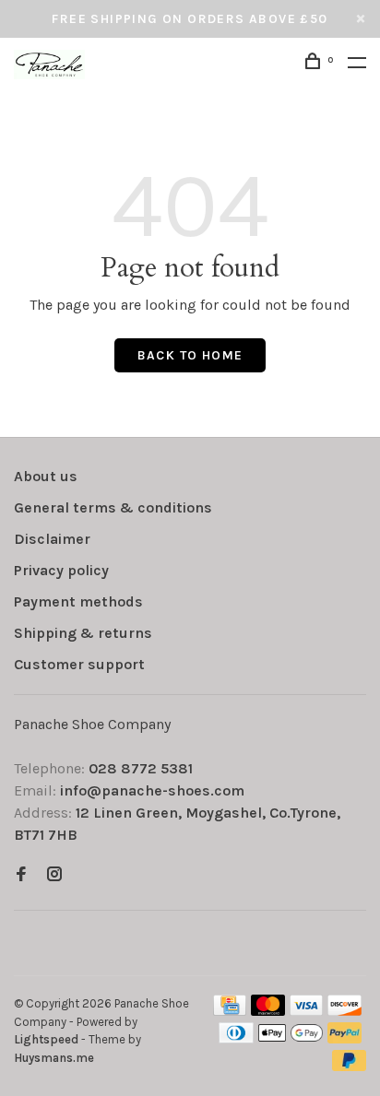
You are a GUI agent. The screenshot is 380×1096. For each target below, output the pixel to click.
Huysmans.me (54, 1058)
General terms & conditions (113, 507)
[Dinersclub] (236, 1038)
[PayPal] (344, 1038)
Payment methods (78, 601)
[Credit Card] (229, 1010)
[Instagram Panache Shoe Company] (54, 875)
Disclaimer (52, 539)
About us (45, 476)
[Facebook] (21, 875)
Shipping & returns (83, 633)
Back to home (190, 355)
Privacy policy (61, 570)
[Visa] (307, 1010)
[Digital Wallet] (290, 1038)
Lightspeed (46, 1039)
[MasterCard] (268, 1010)
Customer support (79, 664)
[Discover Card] (344, 1010)
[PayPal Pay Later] (349, 1066)
